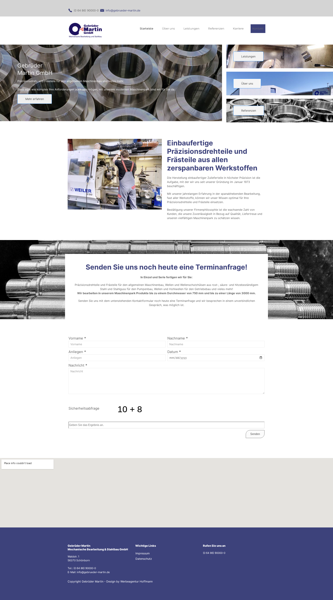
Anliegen (77, 352)
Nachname (177, 338)
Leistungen (191, 28)
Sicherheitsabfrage (84, 408)
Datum (174, 352)
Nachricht (78, 365)
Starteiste (146, 28)
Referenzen (216, 28)
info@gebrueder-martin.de (93, 572)
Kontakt (258, 28)
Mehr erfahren (34, 99)
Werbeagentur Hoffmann (136, 581)
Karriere (238, 28)
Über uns (168, 28)
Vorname (77, 338)
